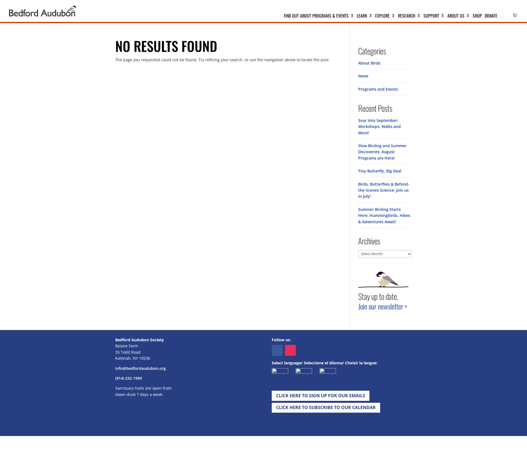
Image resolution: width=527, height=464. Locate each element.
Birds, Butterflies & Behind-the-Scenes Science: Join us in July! (383, 190)
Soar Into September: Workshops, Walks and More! (379, 126)
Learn (362, 16)
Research (406, 16)
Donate (491, 16)
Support (431, 16)
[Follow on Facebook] (277, 350)
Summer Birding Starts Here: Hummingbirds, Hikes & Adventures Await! (384, 215)
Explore (382, 16)
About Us (455, 16)
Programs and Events (378, 89)
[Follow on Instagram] (290, 350)
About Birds (369, 63)
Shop (477, 16)
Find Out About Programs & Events (316, 16)
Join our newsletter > (382, 306)
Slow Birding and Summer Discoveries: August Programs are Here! (382, 152)
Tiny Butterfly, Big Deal (379, 171)
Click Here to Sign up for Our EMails (320, 396)
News (363, 76)
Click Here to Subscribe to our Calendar (326, 407)
